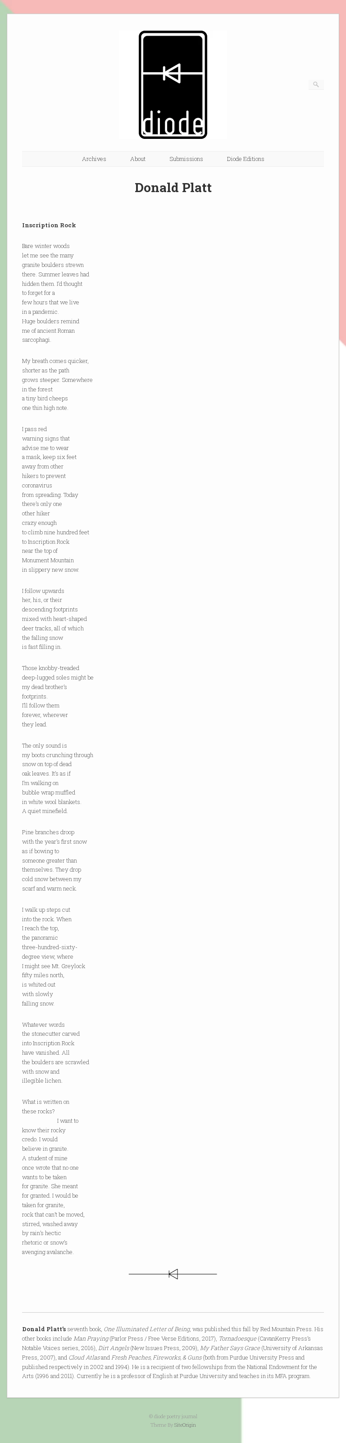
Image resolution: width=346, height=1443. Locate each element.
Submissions (186, 159)
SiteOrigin (185, 1424)
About (138, 159)
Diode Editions (245, 159)
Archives (94, 159)
